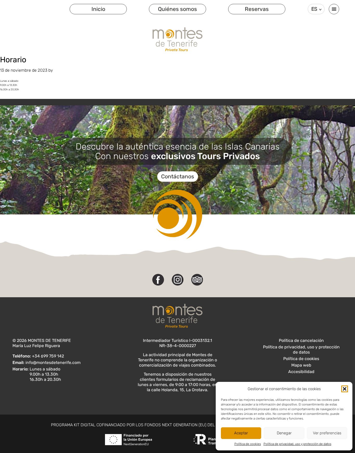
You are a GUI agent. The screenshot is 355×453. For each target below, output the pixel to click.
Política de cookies (247, 444)
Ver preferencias (327, 433)
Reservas (257, 9)
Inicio (98, 9)
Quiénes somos (177, 9)
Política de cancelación (301, 340)
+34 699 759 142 (48, 356)
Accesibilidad (301, 371)
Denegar (284, 433)
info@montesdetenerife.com (53, 362)
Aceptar (241, 433)
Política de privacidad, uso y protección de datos (297, 444)
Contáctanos (177, 176)
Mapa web (301, 365)
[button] (344, 388)
